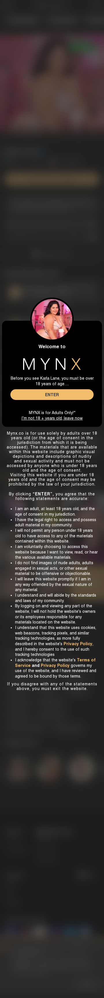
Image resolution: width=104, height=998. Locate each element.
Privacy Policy (55, 665)
